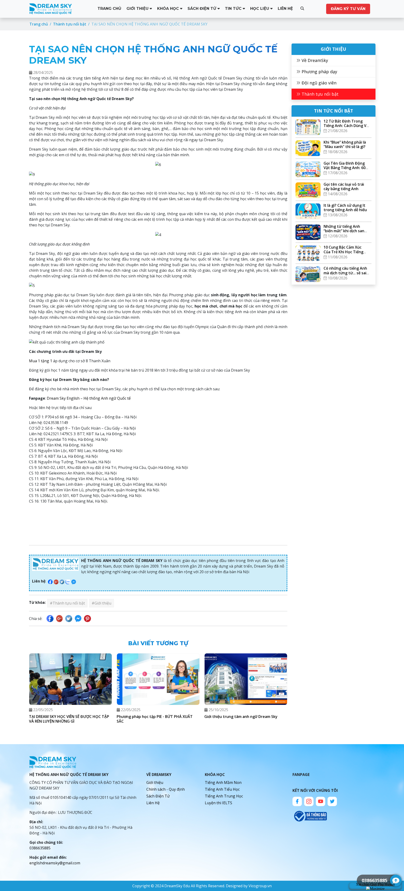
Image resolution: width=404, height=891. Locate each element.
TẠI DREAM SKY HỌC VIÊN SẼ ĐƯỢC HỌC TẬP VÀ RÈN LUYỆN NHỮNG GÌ (69, 719)
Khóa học (168, 8)
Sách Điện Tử (202, 8)
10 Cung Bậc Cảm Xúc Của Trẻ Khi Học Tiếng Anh (343, 252)
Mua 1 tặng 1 (40, 360)
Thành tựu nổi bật (319, 94)
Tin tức (234, 8)
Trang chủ (109, 8)
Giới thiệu (138, 8)
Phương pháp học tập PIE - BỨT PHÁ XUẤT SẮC (155, 719)
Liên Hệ (153, 802)
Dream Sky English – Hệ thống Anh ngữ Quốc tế (89, 398)
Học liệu (260, 8)
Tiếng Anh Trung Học (224, 796)
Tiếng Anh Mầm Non (223, 782)
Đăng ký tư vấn (348, 9)
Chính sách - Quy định (165, 789)
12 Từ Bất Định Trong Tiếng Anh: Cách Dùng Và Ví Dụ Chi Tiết (346, 126)
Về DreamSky (314, 60)
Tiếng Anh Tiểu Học (222, 789)
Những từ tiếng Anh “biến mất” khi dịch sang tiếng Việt (345, 231)
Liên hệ (285, 8)
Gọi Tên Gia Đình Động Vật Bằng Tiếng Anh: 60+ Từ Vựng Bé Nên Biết (346, 168)
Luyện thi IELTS (218, 802)
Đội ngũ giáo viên (318, 83)
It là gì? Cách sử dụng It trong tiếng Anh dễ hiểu (345, 207)
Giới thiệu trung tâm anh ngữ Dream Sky (241, 716)
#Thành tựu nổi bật (67, 603)
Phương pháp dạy (318, 71)
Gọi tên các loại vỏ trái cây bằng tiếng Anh (344, 186)
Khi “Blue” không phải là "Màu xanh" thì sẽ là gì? (345, 144)
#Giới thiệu (101, 603)
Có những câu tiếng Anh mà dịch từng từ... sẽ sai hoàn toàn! (345, 273)
